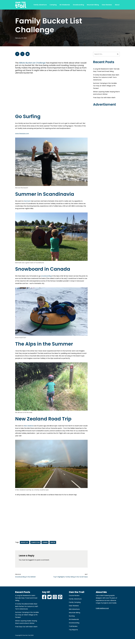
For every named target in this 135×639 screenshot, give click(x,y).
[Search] (118, 54)
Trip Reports (73, 630)
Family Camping (75, 602)
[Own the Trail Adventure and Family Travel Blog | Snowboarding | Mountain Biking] (20, 5)
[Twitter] (22, 54)
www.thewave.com (22, 134)
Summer (45, 542)
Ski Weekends (65, 5)
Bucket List (24, 542)
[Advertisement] (51, 95)
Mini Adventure (74, 609)
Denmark (27, 201)
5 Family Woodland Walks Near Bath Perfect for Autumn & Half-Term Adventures (106, 77)
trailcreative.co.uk (102, 608)
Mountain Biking (93, 5)
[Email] (27, 54)
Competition (35, 542)
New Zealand (28, 426)
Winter (52, 542)
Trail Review (73, 626)
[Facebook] (17, 54)
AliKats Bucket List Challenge (32, 62)
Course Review (74, 595)
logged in (31, 560)
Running (72, 616)
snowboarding (46, 276)
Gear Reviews (107, 5)
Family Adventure (40, 5)
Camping (53, 5)
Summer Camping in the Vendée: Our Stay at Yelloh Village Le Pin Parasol (105, 85)
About (117, 5)
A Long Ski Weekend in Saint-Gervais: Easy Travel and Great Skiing (26, 598)
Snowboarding (78, 5)
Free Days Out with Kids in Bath (104, 97)
